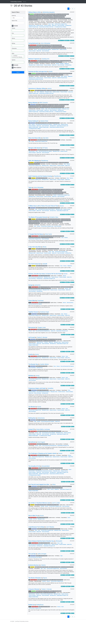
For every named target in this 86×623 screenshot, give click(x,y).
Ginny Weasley (42, 63)
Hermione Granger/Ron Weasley (44, 62)
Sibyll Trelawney (63, 178)
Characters (14, 48)
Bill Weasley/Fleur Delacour (50, 14)
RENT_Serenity (44, 102)
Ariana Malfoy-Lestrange (43, 429)
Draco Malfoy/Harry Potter (51, 90)
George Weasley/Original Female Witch (65, 73)
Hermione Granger (49, 21)
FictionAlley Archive (16, 1)
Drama (54, 366)
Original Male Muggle (32, 251)
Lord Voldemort (31, 530)
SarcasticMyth (46, 466)
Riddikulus (32, 90)
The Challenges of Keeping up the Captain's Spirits (42, 453)
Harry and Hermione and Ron (40, 195)
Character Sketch (32, 151)
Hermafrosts (31, 442)
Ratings (13, 43)
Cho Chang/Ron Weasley (55, 220)
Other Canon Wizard (32, 250)
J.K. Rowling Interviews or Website (60, 26)
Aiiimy (54, 484)
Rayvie (45, 578)
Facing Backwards (33, 43)
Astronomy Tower (33, 45)
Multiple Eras (66, 63)
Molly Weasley (60, 21)
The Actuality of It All (34, 466)
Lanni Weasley (50, 527)
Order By (14, 15)
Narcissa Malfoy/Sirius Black (45, 74)
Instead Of (31, 429)
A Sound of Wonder (33, 589)
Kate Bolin (45, 138)
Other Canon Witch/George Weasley (62, 14)
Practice (30, 354)
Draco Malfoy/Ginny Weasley (53, 73)
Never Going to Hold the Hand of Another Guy (41, 541)
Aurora (62, 206)
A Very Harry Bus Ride (34, 247)
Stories (24, 1)
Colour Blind (31, 300)
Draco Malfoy (70, 19)
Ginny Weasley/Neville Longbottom (58, 46)
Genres (13, 38)
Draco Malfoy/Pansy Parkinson (46, 15)
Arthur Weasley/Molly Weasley (53, 104)
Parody (50, 251)
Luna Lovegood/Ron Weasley (46, 288)
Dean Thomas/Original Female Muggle (59, 15)
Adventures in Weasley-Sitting (36, 88)
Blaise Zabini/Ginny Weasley (65, 219)
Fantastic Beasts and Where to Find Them (46, 26)
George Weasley (37, 21)
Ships (13, 53)
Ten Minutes (31, 406)
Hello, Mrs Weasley (33, 160)
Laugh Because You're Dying (36, 527)
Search (18, 72)
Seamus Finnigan (45, 251)
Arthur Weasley (46, 19)
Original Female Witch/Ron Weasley (57, 74)
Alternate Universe (70, 302)
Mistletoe (31, 375)
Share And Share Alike (34, 138)
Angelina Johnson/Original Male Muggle (56, 579)
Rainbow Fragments (34, 58)
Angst (46, 108)
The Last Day (32, 553)
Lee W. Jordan (56, 503)
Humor (35, 91)
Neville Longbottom (67, 21)
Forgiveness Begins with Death (37, 388)
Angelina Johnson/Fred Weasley (39, 14)
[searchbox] (12, 30)
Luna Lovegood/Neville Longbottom (35, 18)
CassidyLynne (45, 58)
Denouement (32, 327)
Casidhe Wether (44, 364)
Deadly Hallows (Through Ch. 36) (62, 125)
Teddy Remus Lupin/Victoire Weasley (35, 489)
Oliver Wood (38, 108)
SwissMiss (50, 388)
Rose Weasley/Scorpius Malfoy (57, 487)
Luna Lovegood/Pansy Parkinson (34, 288)
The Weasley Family (32, 108)
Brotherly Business (33, 565)
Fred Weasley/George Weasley (54, 139)
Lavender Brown (61, 224)
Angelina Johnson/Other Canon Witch (43, 45)
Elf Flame (45, 148)
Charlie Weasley (59, 329)
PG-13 (30, 73)
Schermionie (41, 418)
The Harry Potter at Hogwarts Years (41, 141)
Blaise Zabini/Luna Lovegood (54, 60)
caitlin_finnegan (42, 553)
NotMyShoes (39, 604)
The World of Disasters (34, 578)
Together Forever (33, 312)
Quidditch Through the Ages (33, 26)
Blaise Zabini (65, 62)
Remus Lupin (68, 22)
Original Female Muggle (42, 22)
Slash (38, 91)
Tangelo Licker (42, 327)
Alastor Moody (40, 19)
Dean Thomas (31, 63)
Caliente (43, 565)
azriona (49, 88)
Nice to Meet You (33, 515)
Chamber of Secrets (39, 25)
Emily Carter (48, 234)
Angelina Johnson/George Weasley (52, 162)
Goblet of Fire (54, 25)
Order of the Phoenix (60, 25)
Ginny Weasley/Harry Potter (46, 46)
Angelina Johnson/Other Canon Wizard (45, 236)
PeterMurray (44, 160)
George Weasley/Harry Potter (54, 149)
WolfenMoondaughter (49, 12)
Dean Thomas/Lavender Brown (45, 221)
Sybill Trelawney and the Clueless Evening (40, 176)
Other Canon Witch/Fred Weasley (34, 192)
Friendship (62, 63)
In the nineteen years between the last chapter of (44, 124)
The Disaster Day (33, 364)
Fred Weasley (31, 21)
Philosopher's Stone (32, 25)
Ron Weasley (63, 22)
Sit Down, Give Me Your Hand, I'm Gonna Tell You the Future (45, 273)
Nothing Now (32, 418)
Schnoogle (32, 14)
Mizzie (44, 247)
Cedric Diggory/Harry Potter (33, 220)
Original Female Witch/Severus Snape (64, 18)
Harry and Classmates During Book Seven (36, 277)
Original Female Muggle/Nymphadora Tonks (49, 18)
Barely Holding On (33, 121)
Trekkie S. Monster (42, 337)
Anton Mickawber (45, 43)
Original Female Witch (50, 22)
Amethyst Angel (44, 312)
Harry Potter (43, 21)
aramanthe (37, 285)
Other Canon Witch (56, 223)
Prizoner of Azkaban (47, 25)
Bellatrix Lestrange (53, 19)
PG (29, 60)
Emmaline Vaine (53, 217)
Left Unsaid (31, 337)
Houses (13, 28)
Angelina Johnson (51, 178)
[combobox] (18, 30)
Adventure (44, 581)
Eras (13, 33)
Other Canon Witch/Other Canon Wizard (35, 340)
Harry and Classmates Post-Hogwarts (44, 49)
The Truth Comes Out (34, 264)
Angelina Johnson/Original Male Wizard (54, 339)
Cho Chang (62, 223)
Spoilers (13, 59)
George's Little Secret (34, 148)
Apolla (50, 71)
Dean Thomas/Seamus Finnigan (65, 60)
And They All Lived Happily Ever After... (39, 484)
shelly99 (44, 264)
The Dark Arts (33, 104)
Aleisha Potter (44, 121)
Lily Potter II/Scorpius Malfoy (34, 487)
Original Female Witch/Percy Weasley (57, 107)
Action (62, 76)
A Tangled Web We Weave (35, 234)
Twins (30, 187)
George (30, 285)
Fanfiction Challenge (32, 391)
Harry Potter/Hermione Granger (34, 74)
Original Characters (40, 342)
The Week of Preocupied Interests (37, 217)
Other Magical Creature (33, 22)
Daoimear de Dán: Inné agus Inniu (37, 71)
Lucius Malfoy (55, 21)
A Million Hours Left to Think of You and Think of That (43, 206)
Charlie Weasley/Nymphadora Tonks (35, 193)
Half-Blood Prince (68, 25)
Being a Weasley (33, 102)
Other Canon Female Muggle (62, 19)
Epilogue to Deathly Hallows (33, 127)
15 (29, 207)
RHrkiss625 (59, 541)
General (32, 141)
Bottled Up (31, 604)
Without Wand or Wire (34, 12)
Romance (35, 49)
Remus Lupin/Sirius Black (33, 19)
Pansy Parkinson (57, 22)
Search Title (14, 20)
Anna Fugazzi (41, 442)
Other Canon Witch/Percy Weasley (34, 15)
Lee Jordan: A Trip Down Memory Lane (39, 503)
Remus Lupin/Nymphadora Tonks (56, 62)
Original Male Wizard (32, 342)
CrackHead (40, 300)
